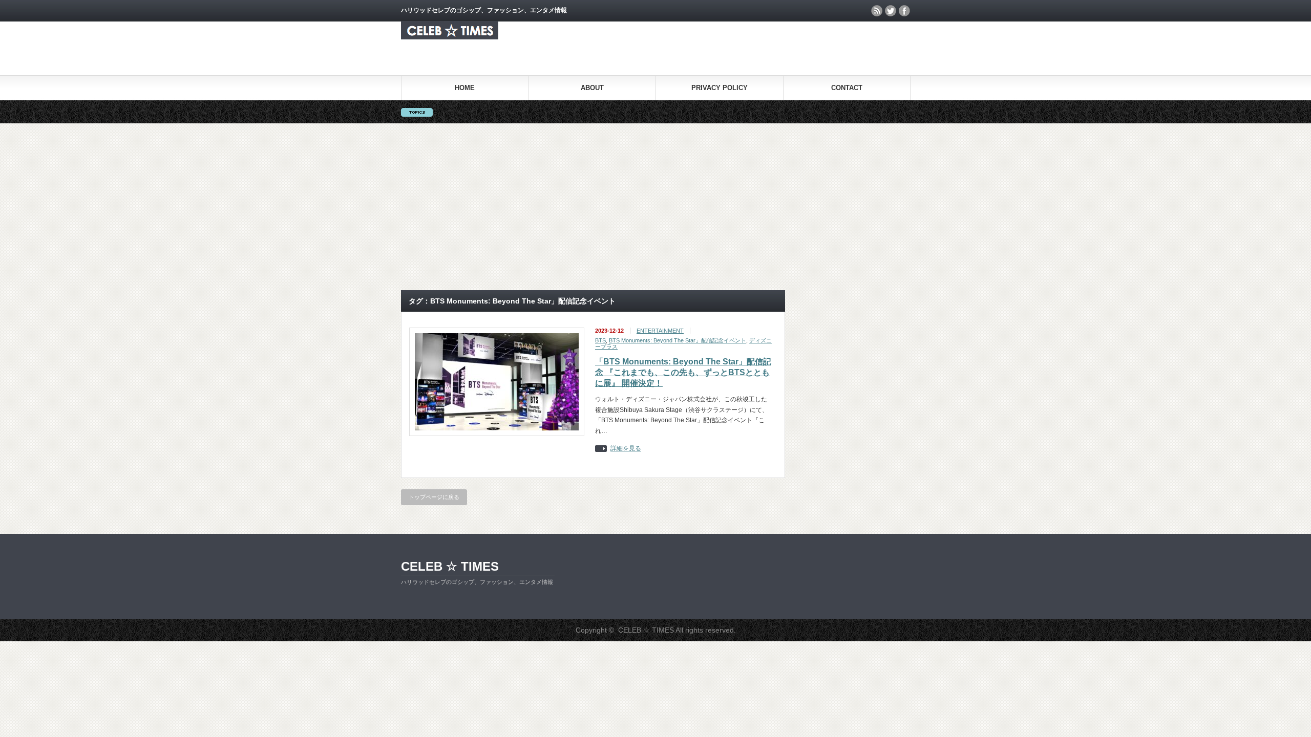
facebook (904, 10)
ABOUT (592, 88)
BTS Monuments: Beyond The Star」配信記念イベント (677, 340)
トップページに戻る (434, 497)
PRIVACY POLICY (719, 88)
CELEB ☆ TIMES (450, 566)
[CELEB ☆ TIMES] (449, 36)
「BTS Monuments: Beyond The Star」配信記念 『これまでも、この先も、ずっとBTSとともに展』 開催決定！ (683, 372)
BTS (600, 340)
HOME (465, 88)
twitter (890, 10)
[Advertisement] (655, 206)
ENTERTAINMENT (660, 331)
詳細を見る (625, 448)
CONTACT (846, 88)
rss (876, 10)
